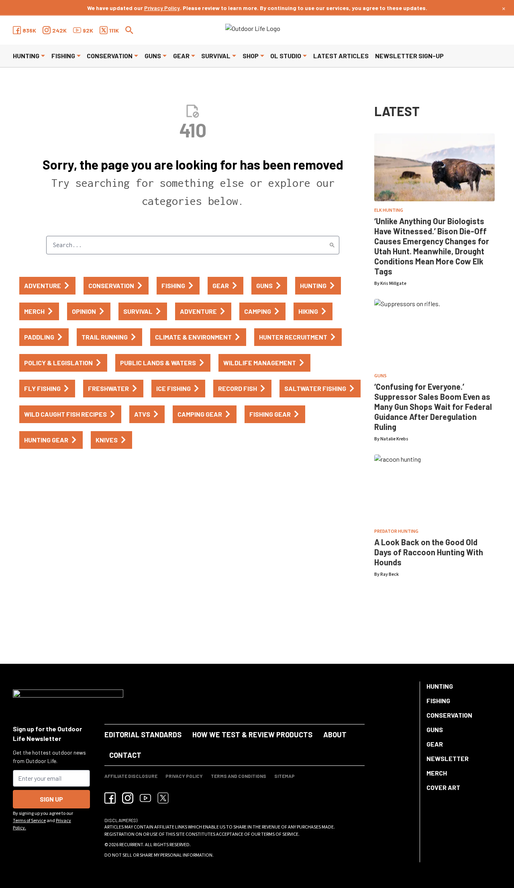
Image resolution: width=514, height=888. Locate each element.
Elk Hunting (388, 210)
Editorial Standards (143, 734)
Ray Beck (389, 574)
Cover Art (443, 787)
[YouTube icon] (145, 798)
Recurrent (131, 844)
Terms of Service (29, 820)
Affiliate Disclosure (130, 776)
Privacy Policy (162, 7)
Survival (215, 55)
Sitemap (284, 776)
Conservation (110, 55)
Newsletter (447, 758)
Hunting (26, 55)
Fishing (63, 55)
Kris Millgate (393, 283)
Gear (181, 55)
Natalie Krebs (394, 439)
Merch (436, 773)
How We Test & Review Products (252, 734)
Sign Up (51, 799)
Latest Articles (341, 55)
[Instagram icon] (127, 798)
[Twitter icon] (163, 798)
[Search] (332, 245)
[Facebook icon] (110, 798)
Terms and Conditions (238, 776)
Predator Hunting (396, 531)
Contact (125, 755)
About (335, 734)
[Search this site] (129, 30)
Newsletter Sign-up (409, 55)
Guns (153, 55)
